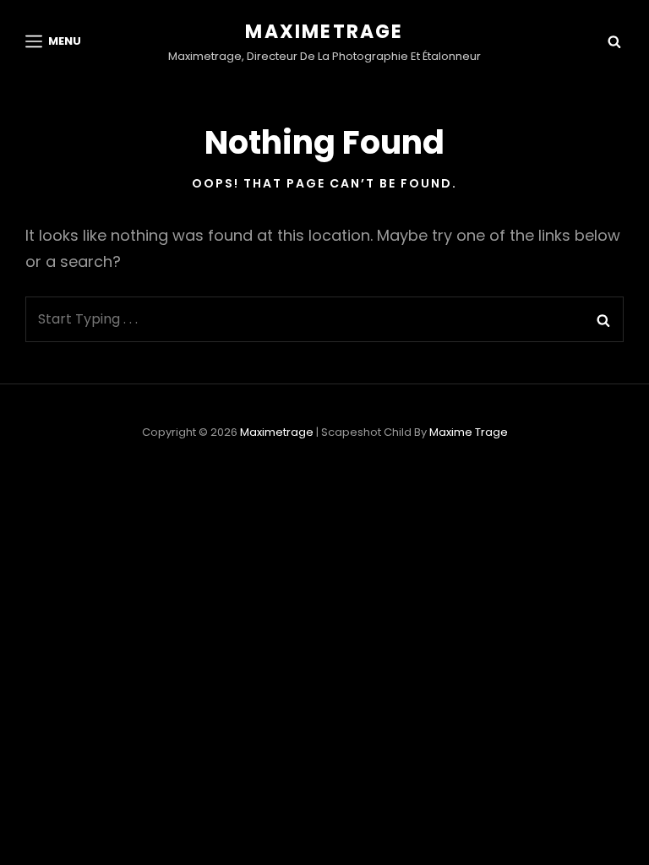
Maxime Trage (468, 432)
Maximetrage (324, 32)
